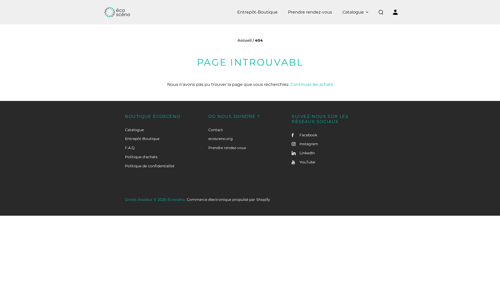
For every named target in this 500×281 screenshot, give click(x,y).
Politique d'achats (141, 157)
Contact (215, 129)
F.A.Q (130, 147)
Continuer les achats (311, 84)
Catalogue (134, 129)
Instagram (308, 144)
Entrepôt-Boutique (142, 138)
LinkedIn (307, 153)
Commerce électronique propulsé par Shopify (228, 199)
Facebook (308, 135)
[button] (355, 12)
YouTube (307, 162)
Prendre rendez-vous (227, 147)
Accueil (245, 40)
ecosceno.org (220, 138)
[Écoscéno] (117, 12)
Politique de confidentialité (149, 166)
